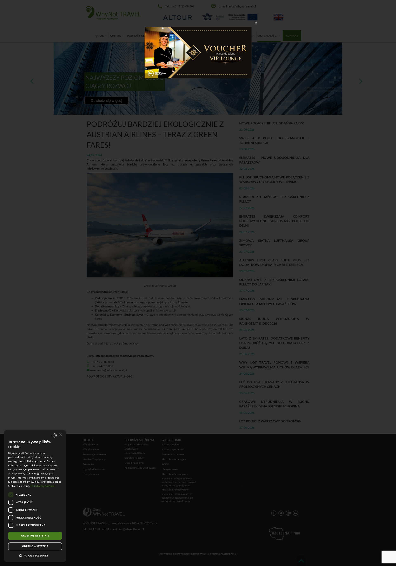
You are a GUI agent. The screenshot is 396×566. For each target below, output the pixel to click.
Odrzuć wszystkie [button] (35, 546)
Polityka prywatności (43, 486)
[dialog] (35, 496)
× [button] (60, 435)
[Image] (198, 52)
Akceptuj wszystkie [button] (35, 535)
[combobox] (55, 435)
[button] (35, 555)
